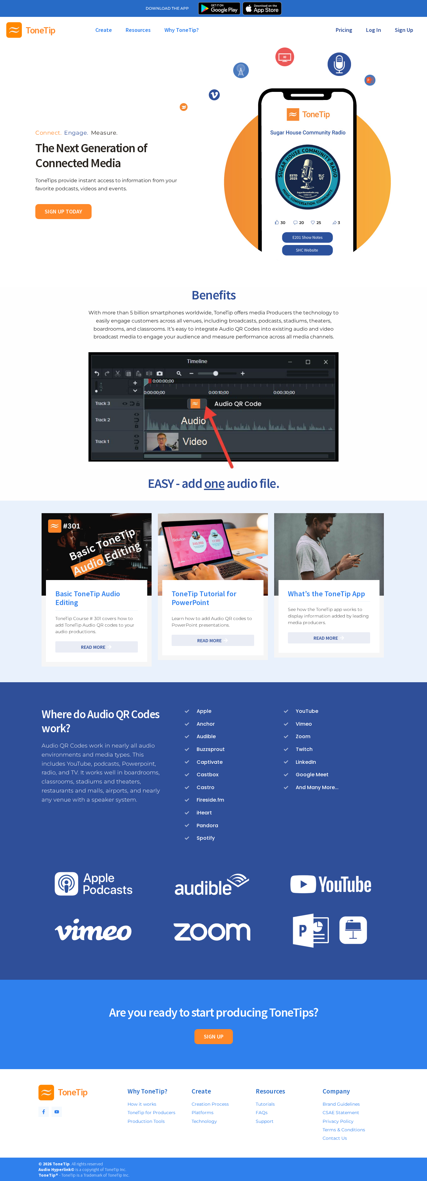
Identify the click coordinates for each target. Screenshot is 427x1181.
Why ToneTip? (181, 29)
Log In (373, 29)
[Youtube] (57, 1112)
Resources (138, 29)
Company (336, 1091)
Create (103, 29)
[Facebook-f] (43, 1112)
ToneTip (40, 30)
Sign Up (404, 29)
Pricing (344, 29)
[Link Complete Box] (97, 590)
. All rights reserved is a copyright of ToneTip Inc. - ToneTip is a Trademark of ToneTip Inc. (83, 1169)
